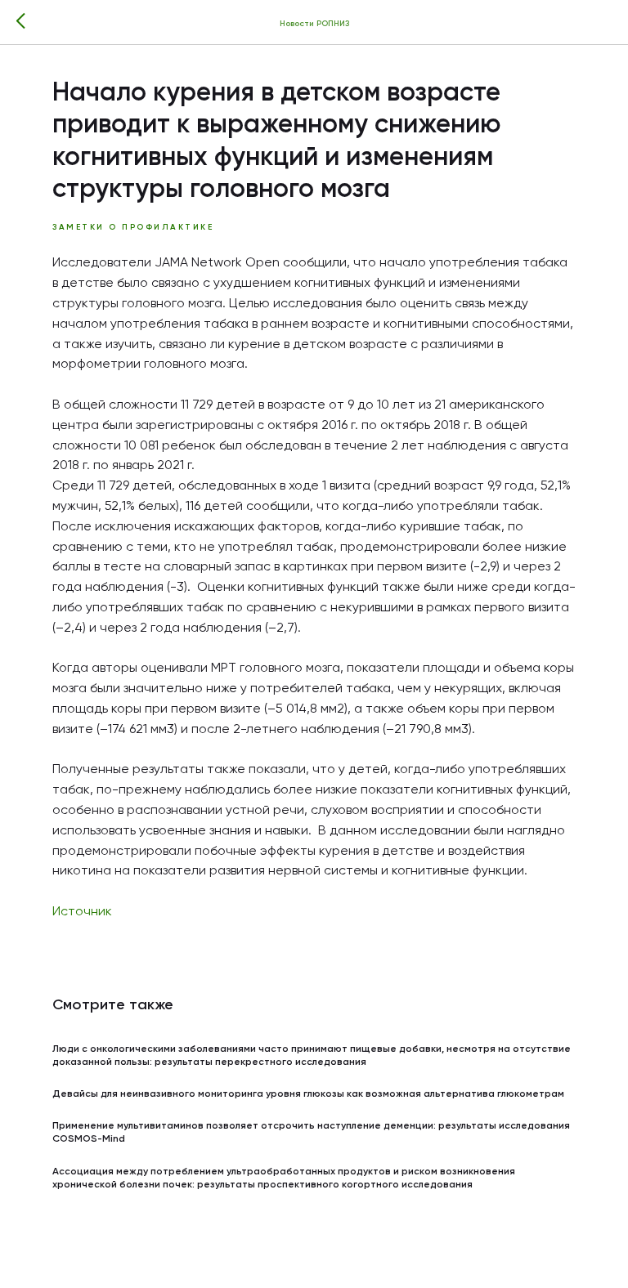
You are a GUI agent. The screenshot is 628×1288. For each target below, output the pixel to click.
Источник (82, 912)
